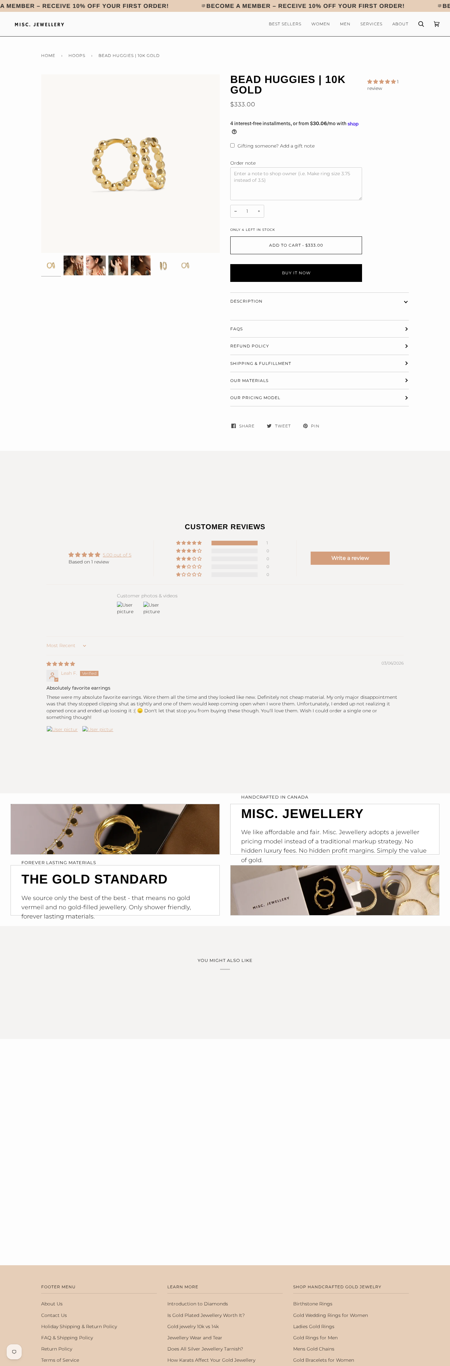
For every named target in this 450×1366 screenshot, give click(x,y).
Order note (243, 163)
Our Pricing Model (255, 397)
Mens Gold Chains (313, 1349)
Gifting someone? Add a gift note (276, 146)
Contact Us (54, 1315)
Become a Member (239, 6)
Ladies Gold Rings (313, 1326)
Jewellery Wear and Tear (194, 1338)
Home (48, 55)
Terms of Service (60, 1360)
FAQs (236, 328)
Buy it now (296, 272)
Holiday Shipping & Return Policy (79, 1326)
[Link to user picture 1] (62, 741)
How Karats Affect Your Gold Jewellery (211, 1360)
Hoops (77, 55)
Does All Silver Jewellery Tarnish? (205, 1349)
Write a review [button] (350, 558)
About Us (52, 1304)
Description (246, 301)
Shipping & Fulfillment (260, 363)
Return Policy (56, 1349)
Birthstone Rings (312, 1304)
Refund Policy (249, 345)
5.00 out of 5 (117, 555)
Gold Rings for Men (315, 1338)
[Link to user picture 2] (98, 741)
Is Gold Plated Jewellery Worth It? (206, 1315)
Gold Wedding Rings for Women (330, 1315)
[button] (382, 82)
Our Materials (249, 380)
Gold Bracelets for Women (323, 1360)
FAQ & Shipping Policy (67, 1338)
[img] (60, 664)
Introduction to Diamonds (197, 1304)
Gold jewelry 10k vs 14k (193, 1326)
